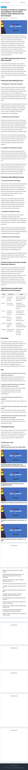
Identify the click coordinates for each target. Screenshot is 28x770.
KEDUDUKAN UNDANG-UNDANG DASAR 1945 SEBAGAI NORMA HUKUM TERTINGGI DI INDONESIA (13, 576)
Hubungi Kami (21, 767)
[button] (23, 2)
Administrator (4, 18)
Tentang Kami (15, 767)
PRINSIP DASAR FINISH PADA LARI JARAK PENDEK (13, 447)
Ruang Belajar (15, 765)
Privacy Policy (9, 767)
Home (5, 767)
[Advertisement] (12, 556)
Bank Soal (4, 7)
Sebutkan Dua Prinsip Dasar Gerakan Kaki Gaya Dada (14, 502)
